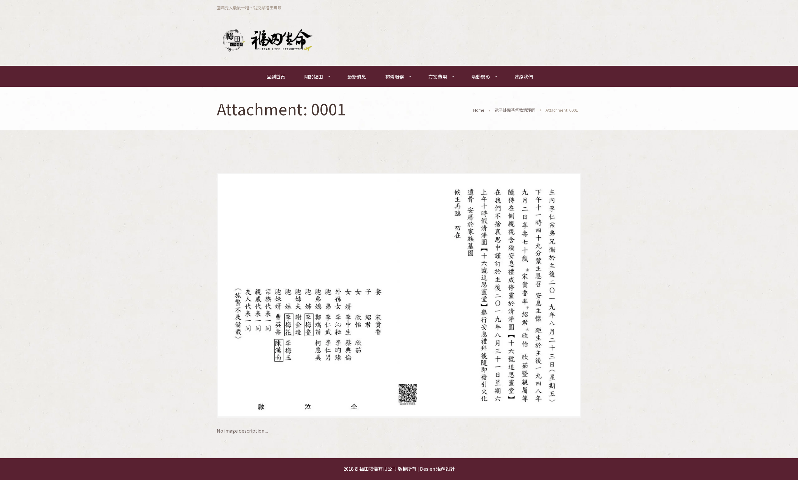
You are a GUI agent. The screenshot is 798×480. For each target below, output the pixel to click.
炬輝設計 (445, 468)
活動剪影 (480, 76)
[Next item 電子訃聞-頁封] (490, 295)
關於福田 (313, 76)
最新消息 (356, 76)
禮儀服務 (394, 76)
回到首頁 (276, 76)
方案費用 (437, 76)
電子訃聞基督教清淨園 (515, 110)
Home (478, 110)
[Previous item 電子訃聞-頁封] (308, 295)
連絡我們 (523, 76)
